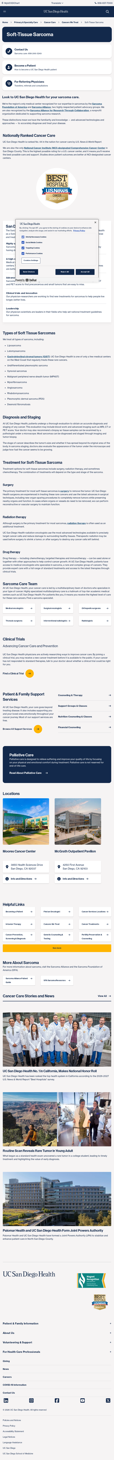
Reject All (65, 272)
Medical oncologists (14, 608)
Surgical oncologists (53, 608)
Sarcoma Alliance (41, 107)
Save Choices (29, 272)
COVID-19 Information (14, 1384)
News (6, 1369)
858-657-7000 (105, 3)
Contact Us (9, 1392)
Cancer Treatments (90, 924)
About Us (8, 1333)
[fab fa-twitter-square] (108, 1400)
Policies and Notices (12, 1420)
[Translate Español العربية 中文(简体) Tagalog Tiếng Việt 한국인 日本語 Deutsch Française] (57, 3)
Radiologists (87, 621)
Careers (7, 1377)
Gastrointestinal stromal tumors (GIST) (28, 356)
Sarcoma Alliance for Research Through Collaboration (59, 110)
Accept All (85, 272)
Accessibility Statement (13, 1431)
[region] (57, 250)
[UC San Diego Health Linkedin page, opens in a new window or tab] (6, 1400)
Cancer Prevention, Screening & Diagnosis (16, 937)
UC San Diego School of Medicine (18, 1453)
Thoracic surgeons (14, 621)
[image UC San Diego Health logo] (56, 11)
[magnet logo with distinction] (92, 1280)
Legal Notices (9, 1437)
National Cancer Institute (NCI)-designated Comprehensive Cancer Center (64, 148)
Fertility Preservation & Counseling (92, 937)
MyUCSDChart (12, 3)
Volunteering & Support (17, 1342)
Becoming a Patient (14, 912)
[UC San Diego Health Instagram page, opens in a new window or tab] (31, 1400)
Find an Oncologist (52, 912)
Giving (6, 1361)
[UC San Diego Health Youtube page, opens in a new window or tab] (82, 1400)
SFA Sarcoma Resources (55, 980)
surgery (64, 491)
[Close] (95, 222)
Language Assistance (12, 1442)
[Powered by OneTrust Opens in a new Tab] (25, 280)
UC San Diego (9, 1448)
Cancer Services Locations (94, 912)
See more (57, 948)
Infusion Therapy (13, 924)
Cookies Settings (31, 260)
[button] (4, 12)
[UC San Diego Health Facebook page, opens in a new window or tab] (57, 1400)
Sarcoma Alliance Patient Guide (17, 980)
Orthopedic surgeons (91, 608)
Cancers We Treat (52, 924)
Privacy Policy (9, 1426)
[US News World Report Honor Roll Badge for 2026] (101, 1302)
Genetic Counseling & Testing (53, 937)
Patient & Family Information (20, 1323)
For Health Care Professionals (21, 1351)
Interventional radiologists (55, 621)
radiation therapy (76, 523)
